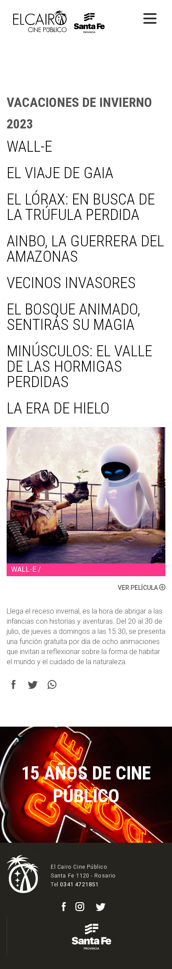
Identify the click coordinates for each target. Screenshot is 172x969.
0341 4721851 (79, 884)
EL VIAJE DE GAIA (60, 173)
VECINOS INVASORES (71, 283)
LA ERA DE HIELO (58, 408)
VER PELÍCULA (138, 587)
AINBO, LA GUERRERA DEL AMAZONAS (85, 249)
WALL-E (29, 147)
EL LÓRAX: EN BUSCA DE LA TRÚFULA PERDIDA (81, 207)
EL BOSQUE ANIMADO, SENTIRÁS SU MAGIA (73, 317)
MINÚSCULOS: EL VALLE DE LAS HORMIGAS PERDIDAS (79, 366)
